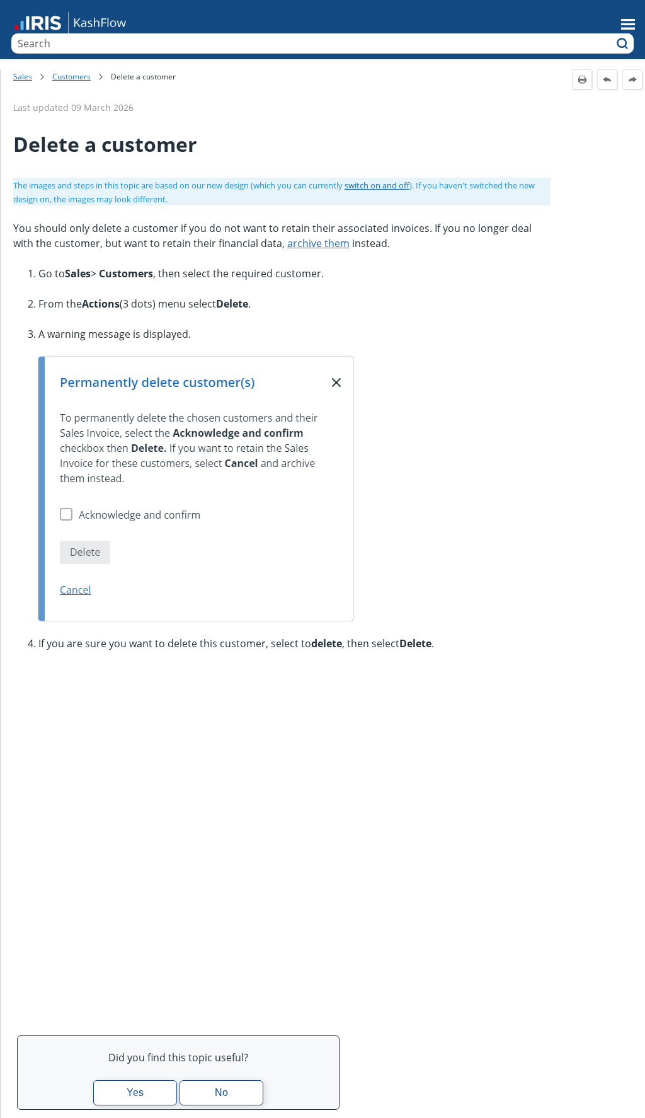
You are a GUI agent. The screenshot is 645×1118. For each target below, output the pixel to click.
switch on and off (377, 185)
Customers (71, 76)
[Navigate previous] (607, 79)
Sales (22, 76)
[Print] (582, 79)
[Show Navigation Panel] (628, 24)
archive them (318, 243)
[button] (622, 43)
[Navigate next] (632, 79)
